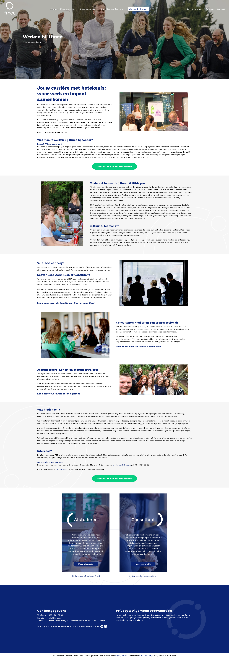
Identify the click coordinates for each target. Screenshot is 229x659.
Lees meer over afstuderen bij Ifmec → (60, 393)
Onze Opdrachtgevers (111, 9)
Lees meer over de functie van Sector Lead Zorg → (67, 303)
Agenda (209, 9)
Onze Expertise (88, 9)
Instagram (61, 469)
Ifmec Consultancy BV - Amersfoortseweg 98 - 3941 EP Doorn (77, 621)
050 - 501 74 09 (56, 615)
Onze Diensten (68, 9)
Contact (220, 9)
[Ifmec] (10, 9)
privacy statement (152, 617)
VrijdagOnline (121, 656)
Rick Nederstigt (146, 656)
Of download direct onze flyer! (86, 576)
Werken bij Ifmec (138, 9)
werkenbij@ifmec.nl (122, 465)
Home (54, 9)
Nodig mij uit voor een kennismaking (114, 166)
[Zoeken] (188, 9)
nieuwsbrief (63, 626)
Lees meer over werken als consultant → (140, 346)
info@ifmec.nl (55, 618)
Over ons (197, 9)
